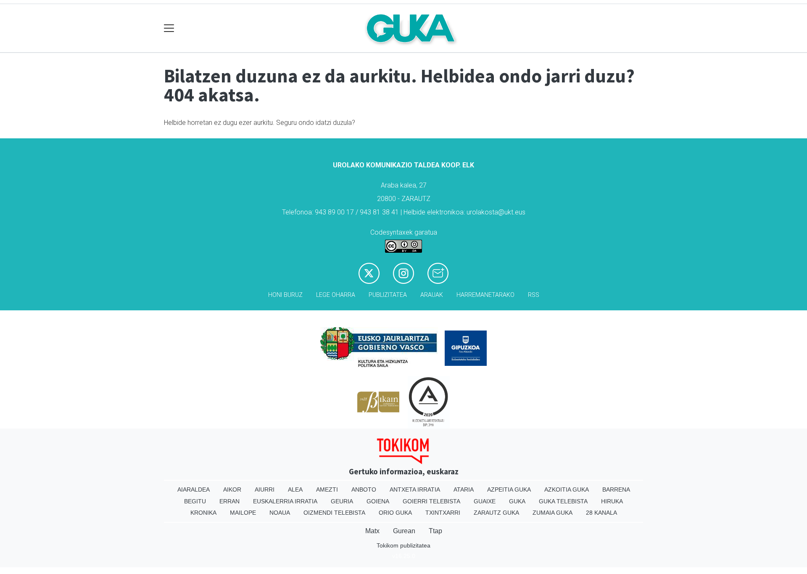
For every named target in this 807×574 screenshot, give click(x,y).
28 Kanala (601, 512)
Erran (229, 501)
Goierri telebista (431, 501)
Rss (533, 295)
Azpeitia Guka (509, 489)
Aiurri (264, 489)
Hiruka (612, 501)
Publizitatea (388, 295)
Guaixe (485, 501)
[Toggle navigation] (169, 28)
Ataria (464, 489)
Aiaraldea (193, 489)
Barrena (616, 489)
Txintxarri (442, 512)
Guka (517, 501)
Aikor (232, 489)
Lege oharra (335, 295)
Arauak (431, 295)
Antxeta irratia (415, 489)
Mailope (243, 512)
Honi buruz (285, 295)
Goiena (378, 501)
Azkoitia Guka (566, 489)
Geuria (342, 501)
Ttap (435, 530)
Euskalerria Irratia (285, 501)
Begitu (195, 501)
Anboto (363, 489)
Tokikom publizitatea (403, 545)
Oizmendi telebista (334, 512)
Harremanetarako (485, 295)
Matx (372, 530)
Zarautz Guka (496, 512)
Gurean (404, 530)
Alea (295, 489)
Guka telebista (563, 501)
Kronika (203, 512)
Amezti (327, 489)
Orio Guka (395, 512)
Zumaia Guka (552, 512)
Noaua (279, 512)
